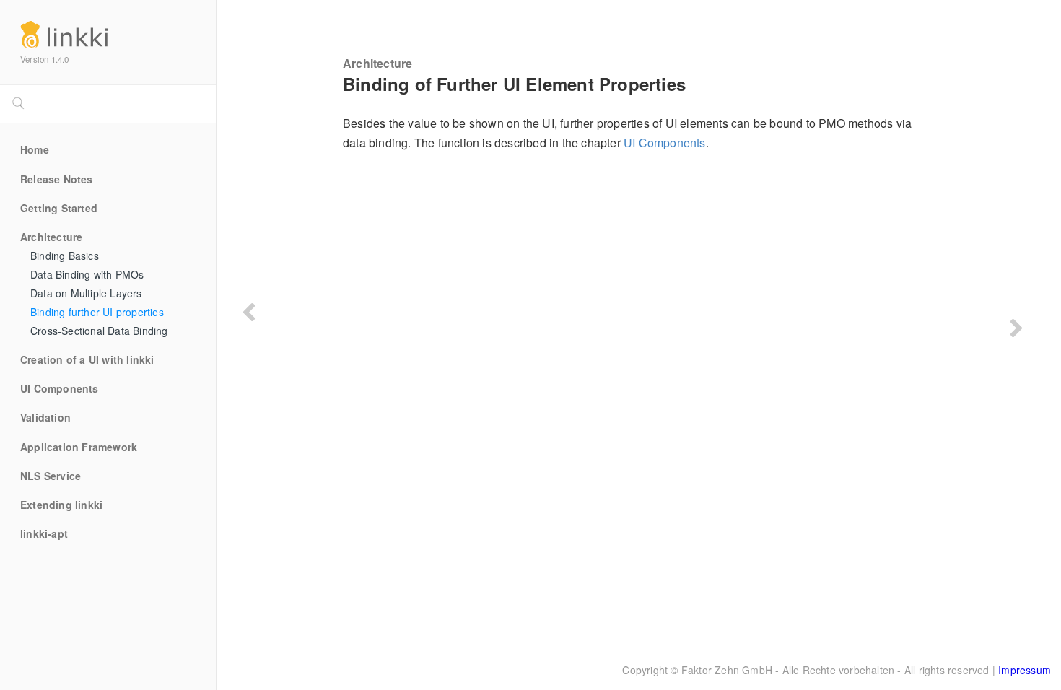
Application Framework (78, 447)
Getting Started (58, 208)
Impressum (1024, 670)
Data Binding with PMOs (87, 274)
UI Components (59, 389)
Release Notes (56, 179)
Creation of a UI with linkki (87, 360)
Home (34, 150)
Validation (45, 417)
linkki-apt (44, 534)
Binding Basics (64, 256)
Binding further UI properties (97, 312)
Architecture (51, 237)
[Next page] (1016, 328)
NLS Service (50, 476)
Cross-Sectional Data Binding (99, 331)
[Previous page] (249, 312)
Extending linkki (61, 505)
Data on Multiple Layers (86, 293)
